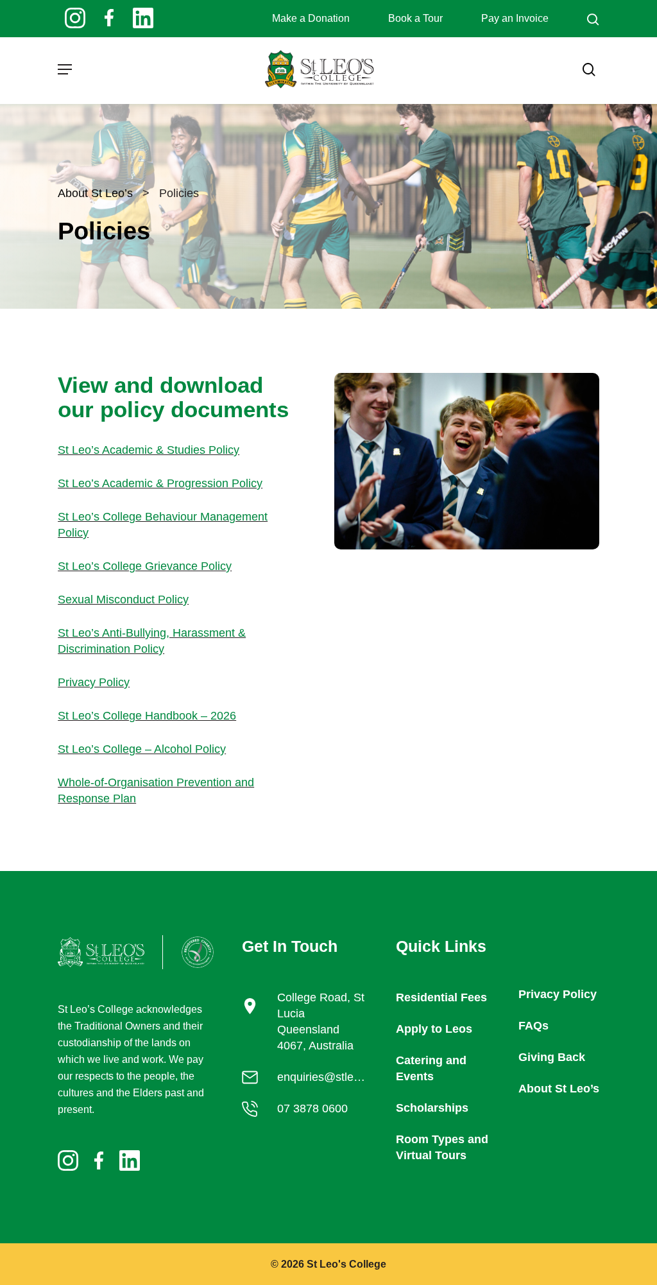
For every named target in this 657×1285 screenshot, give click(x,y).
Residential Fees (441, 997)
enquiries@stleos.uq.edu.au (348, 1077)
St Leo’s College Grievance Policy (145, 566)
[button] (65, 69)
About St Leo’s (95, 193)
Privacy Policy (94, 682)
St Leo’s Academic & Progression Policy (160, 483)
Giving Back (551, 1057)
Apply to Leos (434, 1028)
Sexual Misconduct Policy (123, 599)
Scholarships (432, 1107)
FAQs (533, 1025)
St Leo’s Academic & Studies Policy (148, 450)
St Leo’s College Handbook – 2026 (147, 715)
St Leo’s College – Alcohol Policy (142, 749)
